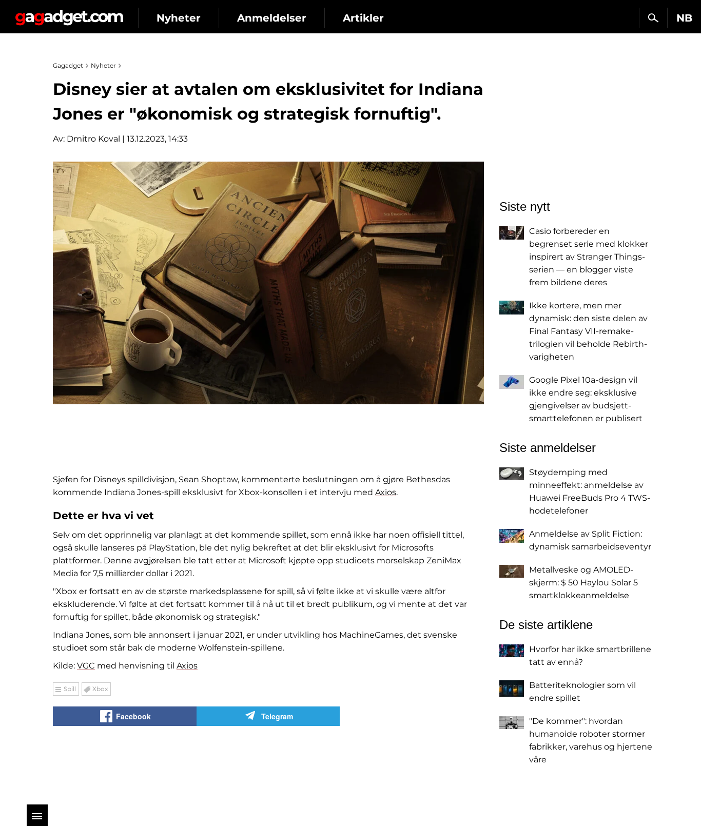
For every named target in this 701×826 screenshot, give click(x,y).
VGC (86, 666)
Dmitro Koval (93, 139)
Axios (385, 492)
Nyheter (179, 18)
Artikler (363, 18)
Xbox (100, 689)
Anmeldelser (271, 18)
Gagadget (69, 13)
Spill (70, 689)
